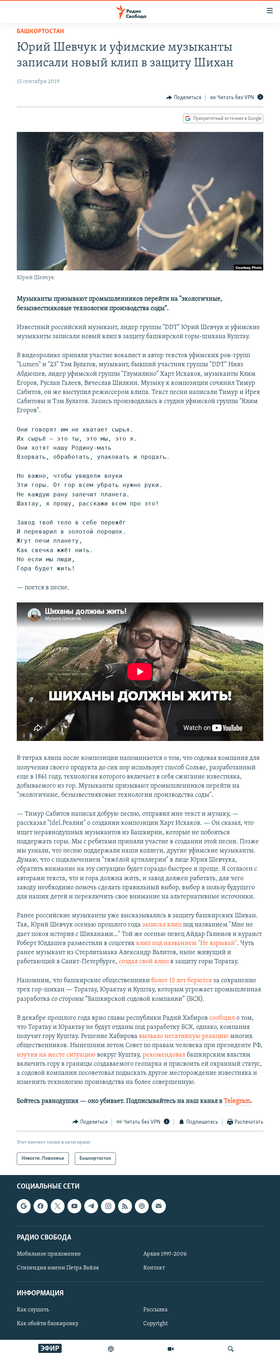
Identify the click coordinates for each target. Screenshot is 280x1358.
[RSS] (125, 1206)
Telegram (237, 1101)
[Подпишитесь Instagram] (108, 1206)
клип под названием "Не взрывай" (186, 943)
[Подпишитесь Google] (24, 1206)
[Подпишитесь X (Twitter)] (58, 1206)
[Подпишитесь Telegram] (91, 1206)
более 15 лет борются (181, 980)
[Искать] (231, 1349)
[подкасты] (111, 1349)
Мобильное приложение (49, 1254)
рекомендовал (165, 1055)
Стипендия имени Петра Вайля (58, 1268)
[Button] (183, 97)
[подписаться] (159, 1206)
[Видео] (171, 1349)
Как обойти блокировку (47, 1324)
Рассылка (155, 1310)
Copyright (155, 1324)
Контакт (154, 1268)
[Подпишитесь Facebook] (40, 1206)
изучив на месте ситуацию (57, 1055)
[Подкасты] (142, 1206)
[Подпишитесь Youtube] (74, 1206)
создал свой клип (144, 962)
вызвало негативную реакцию (184, 1036)
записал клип (161, 925)
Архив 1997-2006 (165, 1254)
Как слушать (33, 1310)
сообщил (222, 1018)
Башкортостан (40, 31)
